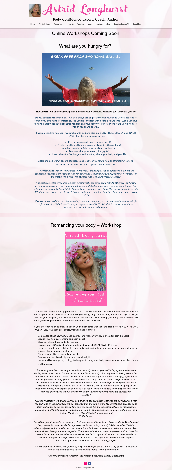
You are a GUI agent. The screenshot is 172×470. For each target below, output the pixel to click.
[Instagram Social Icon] (85, 463)
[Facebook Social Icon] (89, 463)
